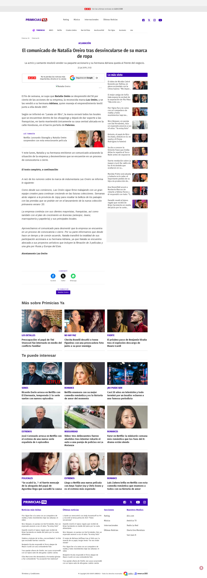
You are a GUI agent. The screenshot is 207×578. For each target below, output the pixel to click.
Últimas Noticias (110, 19)
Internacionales (92, 19)
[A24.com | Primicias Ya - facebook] (143, 20)
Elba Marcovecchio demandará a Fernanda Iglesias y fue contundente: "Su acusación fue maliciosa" (41, 558)
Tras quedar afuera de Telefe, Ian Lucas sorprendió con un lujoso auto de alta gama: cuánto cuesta (41, 552)
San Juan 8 (131, 535)
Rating (66, 19)
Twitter (63, 281)
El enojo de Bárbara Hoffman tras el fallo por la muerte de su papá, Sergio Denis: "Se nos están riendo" (81, 540)
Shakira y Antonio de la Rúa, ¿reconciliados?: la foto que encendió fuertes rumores (41, 539)
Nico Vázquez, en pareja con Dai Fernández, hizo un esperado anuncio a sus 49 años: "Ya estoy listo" (41, 525)
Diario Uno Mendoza (136, 530)
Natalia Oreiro (63, 292)
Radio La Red (132, 525)
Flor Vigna (111, 30)
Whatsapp (73, 281)
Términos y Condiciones (31, 574)
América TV (132, 520)
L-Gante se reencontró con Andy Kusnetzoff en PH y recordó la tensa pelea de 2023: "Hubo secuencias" (82, 518)
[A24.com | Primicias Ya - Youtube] (160, 20)
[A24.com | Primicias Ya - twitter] (149, 20)
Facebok (53, 281)
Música (77, 19)
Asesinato (122, 30)
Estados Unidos (71, 30)
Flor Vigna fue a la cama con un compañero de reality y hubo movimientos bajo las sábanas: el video (40, 518)
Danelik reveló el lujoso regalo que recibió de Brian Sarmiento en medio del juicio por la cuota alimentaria (40, 532)
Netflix (59, 30)
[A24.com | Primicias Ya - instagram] (154, 20)
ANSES (51, 30)
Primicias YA (25, 38)
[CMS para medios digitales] (141, 573)
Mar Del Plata (85, 30)
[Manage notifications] (201, 568)
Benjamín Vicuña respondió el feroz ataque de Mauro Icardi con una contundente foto (39, 545)
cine (131, 30)
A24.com (130, 516)
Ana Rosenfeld (99, 30)
